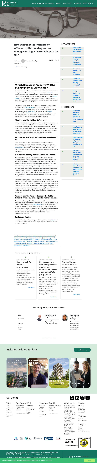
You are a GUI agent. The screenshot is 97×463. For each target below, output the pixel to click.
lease (53, 220)
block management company (33, 238)
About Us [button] (40, 3)
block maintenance (51, 241)
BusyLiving (81, 411)
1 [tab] (43, 338)
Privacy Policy (17, 457)
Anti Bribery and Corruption (53, 457)
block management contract (24, 243)
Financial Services (69, 416)
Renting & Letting (69, 423)
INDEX (80, 350)
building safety (29, 107)
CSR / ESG (81, 409)
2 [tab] (46, 338)
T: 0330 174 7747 (53, 413)
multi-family (31, 111)
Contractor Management (68, 426)
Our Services (49, 3)
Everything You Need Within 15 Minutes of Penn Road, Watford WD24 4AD (78, 116)
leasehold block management (36, 241)
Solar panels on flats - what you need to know (78, 50)
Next (80, 326)
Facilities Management (68, 409)
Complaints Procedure (67, 433)
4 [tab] (54, 338)
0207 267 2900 (69, 442)
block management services (23, 236)
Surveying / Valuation (70, 413)
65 (58, 60)
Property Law (68, 411)
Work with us (77, 3)
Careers (80, 418)
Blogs (80, 428)
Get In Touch (66, 3)
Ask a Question (82, 420)
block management (39, 236)
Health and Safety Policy (39, 457)
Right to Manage (68, 424)
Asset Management (69, 405)
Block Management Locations (69, 419)
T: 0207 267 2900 (9, 416)
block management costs (41, 243)
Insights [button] (58, 3)
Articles (80, 427)
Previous (17, 326)
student (49, 111)
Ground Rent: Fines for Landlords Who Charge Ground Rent (77, 60)
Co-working (67, 421)
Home (34, 3)
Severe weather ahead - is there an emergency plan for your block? (77, 95)
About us (81, 408)
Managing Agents (69, 417)
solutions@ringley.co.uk (71, 445)
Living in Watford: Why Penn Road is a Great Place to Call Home (77, 129)
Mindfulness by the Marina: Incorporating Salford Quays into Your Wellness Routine (77, 169)
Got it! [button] (89, 460)
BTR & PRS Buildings (84, 431)
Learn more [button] (49, 460)
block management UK (27, 240)
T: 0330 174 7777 (42, 415)
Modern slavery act (27, 457)
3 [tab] (50, 338)
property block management (43, 240)
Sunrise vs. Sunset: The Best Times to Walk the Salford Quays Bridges (77, 155)
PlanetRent (81, 412)
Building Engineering (69, 414)
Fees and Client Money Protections (69, 430)
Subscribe (81, 430)
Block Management (69, 407)
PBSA (27, 113)
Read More (31, 287)
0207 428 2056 (69, 441)
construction (49, 93)
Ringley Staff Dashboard (77, 456)
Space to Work (68, 428)
